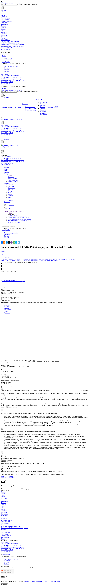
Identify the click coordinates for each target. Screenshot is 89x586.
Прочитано (4, 584)
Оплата (6, 311)
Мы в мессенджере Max (11, 66)
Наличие (6, 306)
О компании (4, 501)
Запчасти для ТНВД (28, 260)
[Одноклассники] (4, 242)
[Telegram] (19, 242)
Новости (3, 503)
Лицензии (4, 512)
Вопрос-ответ (5, 537)
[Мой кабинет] (1, 138)
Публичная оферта (6, 520)
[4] (44, 268)
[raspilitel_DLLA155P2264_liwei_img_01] (13, 281)
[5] (44, 270)
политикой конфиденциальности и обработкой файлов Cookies (42, 581)
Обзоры (3, 539)
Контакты (4, 509)
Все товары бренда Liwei (8, 477)
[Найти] (2, 8)
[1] (44, 264)
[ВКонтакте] (2, 242)
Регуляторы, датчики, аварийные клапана (46, 260)
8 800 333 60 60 (5, 40)
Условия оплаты (5, 521)
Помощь (3, 529)
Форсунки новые (6, 259)
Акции (3, 493)
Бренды (3, 496)
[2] (44, 265)
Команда (3, 504)
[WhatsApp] (14, 242)
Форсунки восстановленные (19, 259)
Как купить (11, 177)
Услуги (3, 495)
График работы (12, 47)
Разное (30, 259)
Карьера (3, 507)
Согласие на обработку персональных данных (14, 528)
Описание (7, 305)
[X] (9, 242)
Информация (4, 515)
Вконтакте (7, 68)
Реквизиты (4, 510)
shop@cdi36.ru (12, 44)
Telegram (6, 69)
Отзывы (6, 308)
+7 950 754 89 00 (11, 43)
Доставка (7, 313)
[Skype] (16, 242)
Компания (11, 186)
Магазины (4, 518)
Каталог (3, 492)
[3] (44, 267)
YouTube (6, 71)
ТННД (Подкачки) (16, 260)
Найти (3, 576)
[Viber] (11, 242)
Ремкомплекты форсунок (62, 259)
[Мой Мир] (7, 242)
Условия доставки (6, 523)
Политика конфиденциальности (10, 526)
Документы (4, 514)
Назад (11, 175)
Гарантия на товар (6, 525)
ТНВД (9, 260)
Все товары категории (7, 476)
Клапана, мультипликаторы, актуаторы (43, 259)
